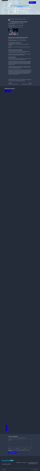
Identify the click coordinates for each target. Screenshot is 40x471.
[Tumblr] (37, 469)
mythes (30, 79)
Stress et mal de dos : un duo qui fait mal (27, 83)
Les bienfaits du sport (20, 6)
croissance (17, 79)
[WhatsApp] (7, 0)
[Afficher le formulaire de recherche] (37, 2)
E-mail (18, 448)
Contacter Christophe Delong (32, 2)
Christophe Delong (18, 462)
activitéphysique (10, 79)
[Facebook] (2, 0)
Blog (17, 3)
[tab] (6, 425)
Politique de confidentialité (13, 3)
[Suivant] (9, 91)
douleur (21, 79)
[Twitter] (33, 469)
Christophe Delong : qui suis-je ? (33, 462)
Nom (9, 448)
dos (19, 79)
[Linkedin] (6, 0)
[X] (3, 0)
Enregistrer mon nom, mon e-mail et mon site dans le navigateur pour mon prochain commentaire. (19, 450)
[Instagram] (4, 0)
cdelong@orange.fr (18, 12)
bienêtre (14, 79)
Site (25, 448)
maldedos (24, 79)
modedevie (27, 79)
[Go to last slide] (6, 91)
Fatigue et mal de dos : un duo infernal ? (13, 83)
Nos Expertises (24, 462)
